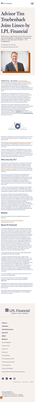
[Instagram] (14, 379)
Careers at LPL (6, 345)
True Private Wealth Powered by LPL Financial (19, 142)
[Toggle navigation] (32, 3)
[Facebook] (3, 379)
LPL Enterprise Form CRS (8, 362)
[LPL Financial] (6, 4)
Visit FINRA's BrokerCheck (8, 393)
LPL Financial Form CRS (8, 358)
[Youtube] (11, 379)
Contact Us (5, 349)
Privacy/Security (6, 365)
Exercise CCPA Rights (7, 368)
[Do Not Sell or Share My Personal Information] (1, 397)
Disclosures (5, 352)
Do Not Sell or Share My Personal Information (13, 371)
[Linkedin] (7, 379)
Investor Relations (6, 342)
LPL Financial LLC (22, 80)
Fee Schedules (5, 355)
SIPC (11, 392)
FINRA (8, 392)
